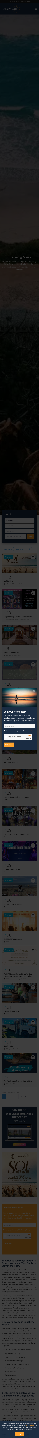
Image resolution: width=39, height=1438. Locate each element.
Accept (19, 1434)
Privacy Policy (30, 1425)
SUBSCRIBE (9, 745)
